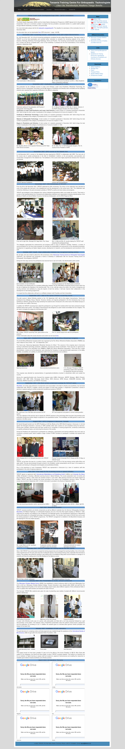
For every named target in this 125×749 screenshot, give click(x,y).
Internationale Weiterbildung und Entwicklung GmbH (50, 474)
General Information (60, 9)
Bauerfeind (20, 512)
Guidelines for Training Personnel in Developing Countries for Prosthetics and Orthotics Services (98, 56)
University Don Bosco (79, 474)
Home (19, 9)
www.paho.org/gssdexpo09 (46, 28)
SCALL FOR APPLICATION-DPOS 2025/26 (99, 20)
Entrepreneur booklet (96, 75)
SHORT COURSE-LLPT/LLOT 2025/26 (99, 25)
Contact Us (72, 9)
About (25, 9)
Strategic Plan (94, 68)
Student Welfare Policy (97, 73)
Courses (49, 9)
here (39, 32)
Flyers (92, 70)
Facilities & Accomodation (37, 9)
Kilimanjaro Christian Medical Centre (29, 583)
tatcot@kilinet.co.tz (86, 743)
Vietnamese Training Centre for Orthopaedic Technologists (69, 255)
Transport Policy (95, 72)
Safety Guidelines (95, 67)
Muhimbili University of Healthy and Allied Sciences (99, 41)
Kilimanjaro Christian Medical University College (98, 38)
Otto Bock (19, 386)
